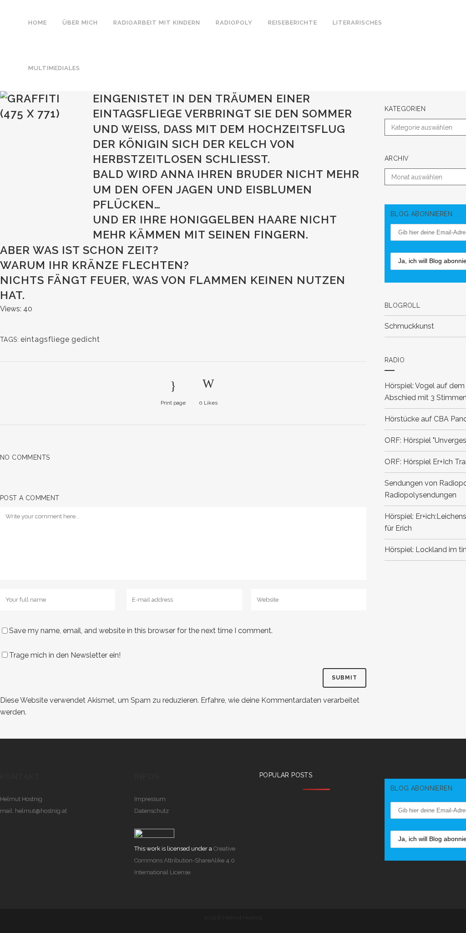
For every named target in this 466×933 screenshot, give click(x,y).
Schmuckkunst (409, 326)
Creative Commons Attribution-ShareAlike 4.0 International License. (184, 860)
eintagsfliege (45, 339)
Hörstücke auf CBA (417, 419)
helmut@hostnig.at (41, 810)
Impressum (150, 799)
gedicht (85, 339)
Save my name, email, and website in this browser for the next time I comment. (141, 630)
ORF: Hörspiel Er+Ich (419, 461)
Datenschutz (151, 810)
